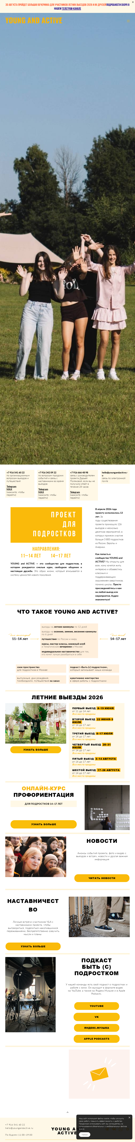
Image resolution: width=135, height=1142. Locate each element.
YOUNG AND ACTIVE (33, 21)
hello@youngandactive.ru (114, 474)
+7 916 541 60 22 (16, 472)
